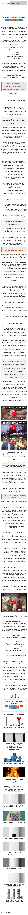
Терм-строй (5, 2)
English (2, 11)
